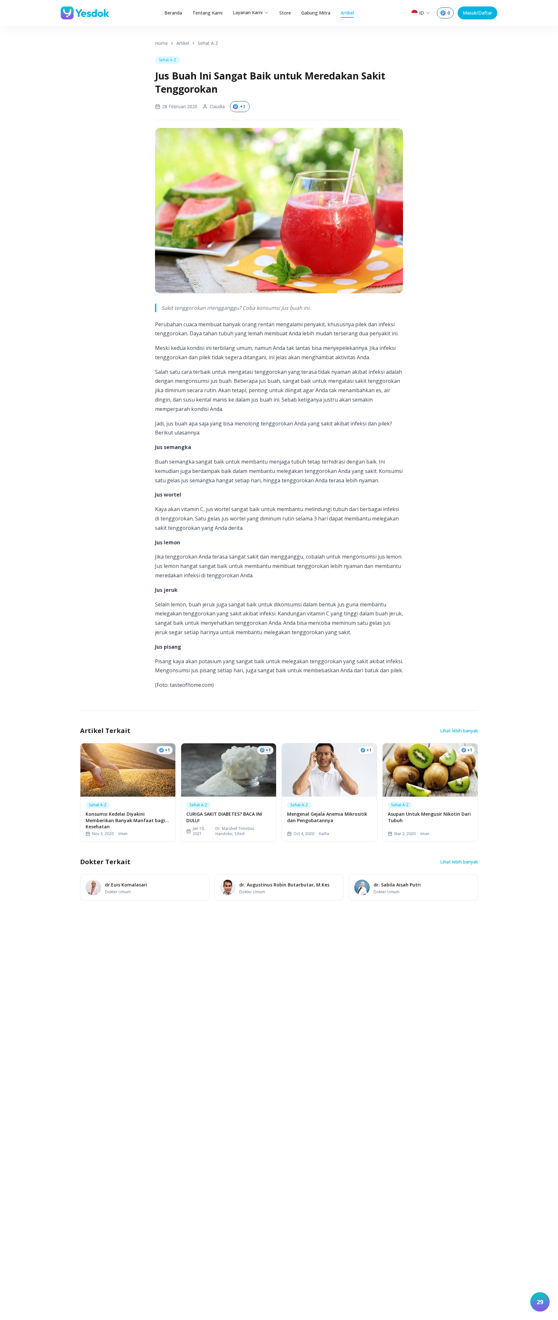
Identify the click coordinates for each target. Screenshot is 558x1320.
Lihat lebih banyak (459, 731)
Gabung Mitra (315, 13)
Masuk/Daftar (477, 13)
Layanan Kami (248, 12)
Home (161, 43)
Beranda (173, 13)
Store (285, 13)
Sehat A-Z (208, 43)
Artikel (347, 13)
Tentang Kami (207, 13)
